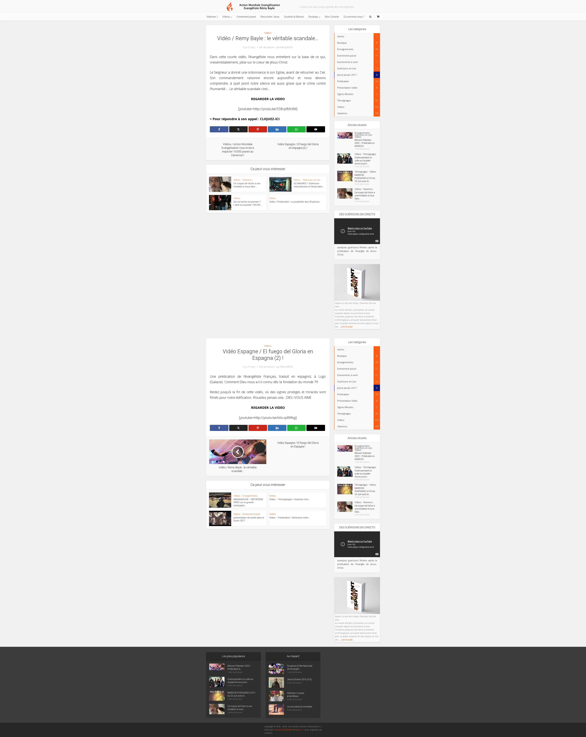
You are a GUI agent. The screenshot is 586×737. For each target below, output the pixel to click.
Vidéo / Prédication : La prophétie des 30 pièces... (295, 201)
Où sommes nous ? (354, 16)
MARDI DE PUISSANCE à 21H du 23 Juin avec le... (365, 178)
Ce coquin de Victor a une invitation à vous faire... (365, 195)
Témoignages (369, 154)
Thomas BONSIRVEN (283, 729)
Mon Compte (332, 16)
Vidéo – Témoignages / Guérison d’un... (289, 499)
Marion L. (300, 729)
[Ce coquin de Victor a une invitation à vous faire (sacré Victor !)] (346, 193)
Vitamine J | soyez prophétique (295, 694)
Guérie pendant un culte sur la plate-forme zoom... (363, 160)
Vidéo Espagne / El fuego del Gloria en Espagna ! (290, 650)
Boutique (313, 16)
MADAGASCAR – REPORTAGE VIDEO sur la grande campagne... (248, 502)
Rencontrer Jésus (269, 16)
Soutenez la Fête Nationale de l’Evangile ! (299, 667)
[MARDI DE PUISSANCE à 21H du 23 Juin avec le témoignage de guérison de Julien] (346, 176)
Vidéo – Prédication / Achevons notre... (289, 517)
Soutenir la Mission (294, 16)
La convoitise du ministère (299, 706)
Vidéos (267, 32)
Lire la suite (347, 326)
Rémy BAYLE (286, 47)
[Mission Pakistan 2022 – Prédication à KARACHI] (346, 135)
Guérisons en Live (311, 179)
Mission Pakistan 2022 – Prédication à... (239, 667)
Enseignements (362, 132)
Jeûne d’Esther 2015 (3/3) (299, 679)
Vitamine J (212, 16)
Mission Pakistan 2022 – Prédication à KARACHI (364, 143)
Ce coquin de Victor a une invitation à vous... (240, 707)
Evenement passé (246, 16)
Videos (226, 16)
